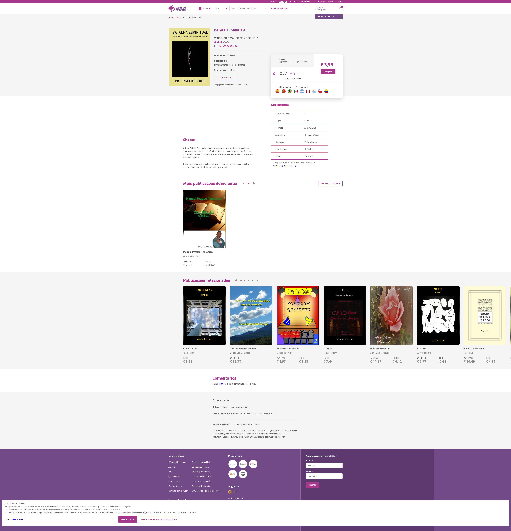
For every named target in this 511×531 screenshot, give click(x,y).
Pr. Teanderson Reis (191, 256)
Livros (178, 17)
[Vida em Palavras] (391, 315)
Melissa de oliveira (284, 353)
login (221, 384)
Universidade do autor (201, 476)
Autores (171, 467)
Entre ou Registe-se (323, 9)
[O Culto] (345, 315)
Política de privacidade (201, 462)
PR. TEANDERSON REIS (228, 46)
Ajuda (340, 1)
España (293, 1)
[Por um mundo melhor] (251, 315)
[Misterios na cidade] (298, 315)
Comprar (328, 71)
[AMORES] (438, 315)
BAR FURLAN (190, 348)
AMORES (422, 348)
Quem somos (174, 476)
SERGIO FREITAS (424, 353)
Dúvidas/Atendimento (177, 462)
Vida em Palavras (380, 348)
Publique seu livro (326, 1)
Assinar (312, 485)
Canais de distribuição (201, 486)
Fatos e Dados (174, 481)
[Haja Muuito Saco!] (485, 315)
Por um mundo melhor (243, 348)
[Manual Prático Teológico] (204, 219)
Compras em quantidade (202, 481)
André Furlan (188, 353)
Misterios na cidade (288, 348)
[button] (243, 183)
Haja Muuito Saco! (474, 348)
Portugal (283, 1)
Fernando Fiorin (330, 353)
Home (171, 17)
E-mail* (309, 471)
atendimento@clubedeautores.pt (285, 166)
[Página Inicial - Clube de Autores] (177, 9)
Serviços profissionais (201, 471)
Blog (170, 471)
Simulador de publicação (206, 491)
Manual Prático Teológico (198, 252)
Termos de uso (175, 486)
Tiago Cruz (468, 353)
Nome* (309, 461)
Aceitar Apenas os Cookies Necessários (159, 519)
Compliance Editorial (200, 467)
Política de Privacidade (14, 519)
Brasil (273, 1)
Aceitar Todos (127, 519)
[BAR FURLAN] (204, 315)
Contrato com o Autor (178, 491)
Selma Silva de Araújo (379, 353)
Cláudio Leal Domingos (240, 353)
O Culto (328, 348)
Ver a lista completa (330, 183)
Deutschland (305, 1)
